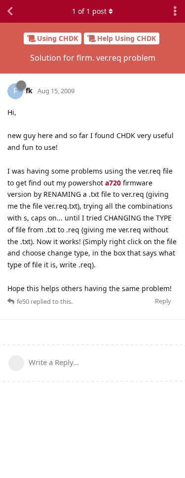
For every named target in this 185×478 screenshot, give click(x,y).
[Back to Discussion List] (10, 11)
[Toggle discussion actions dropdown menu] (175, 11)
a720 (113, 182)
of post (89, 11)
